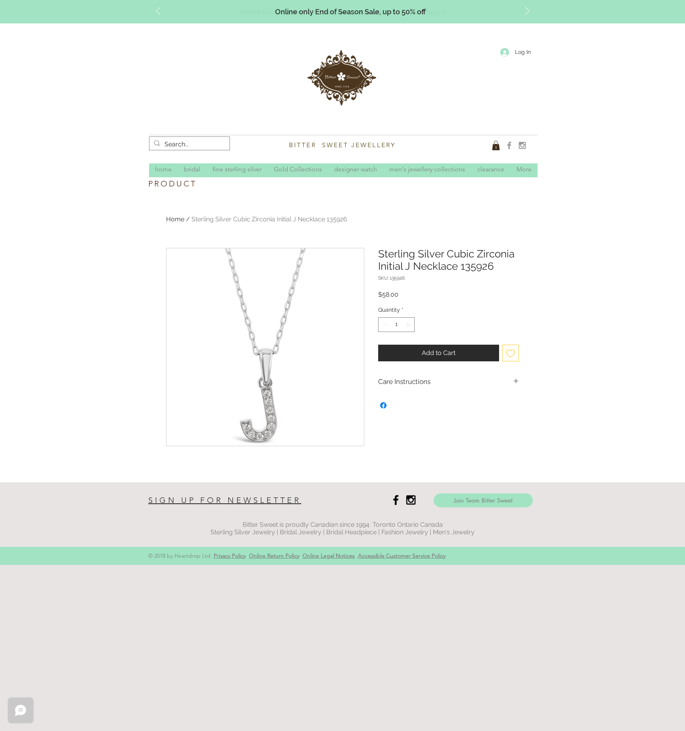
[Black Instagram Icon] (410, 500)
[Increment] (408, 325)
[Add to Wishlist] (510, 353)
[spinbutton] (396, 325)
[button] (496, 145)
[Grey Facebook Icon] (509, 145)
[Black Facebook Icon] (395, 500)
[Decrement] (384, 325)
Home (175, 219)
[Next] (527, 11)
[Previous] (158, 11)
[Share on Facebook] (383, 405)
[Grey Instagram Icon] (522, 145)
